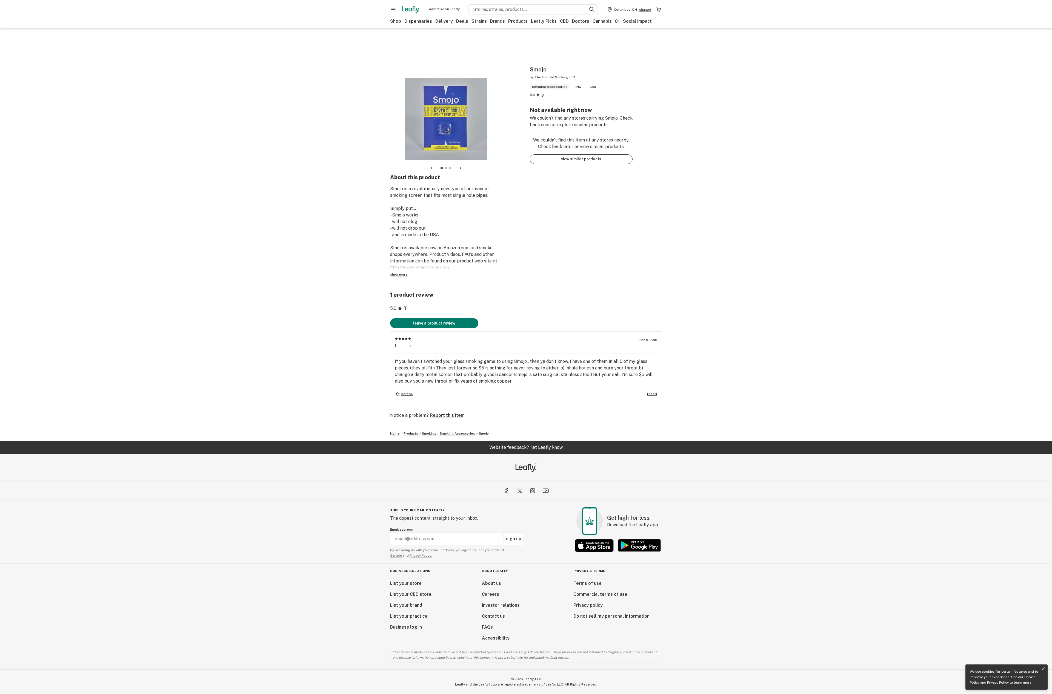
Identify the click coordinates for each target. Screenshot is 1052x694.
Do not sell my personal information (611, 616)
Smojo (484, 433)
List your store (406, 583)
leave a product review (434, 323)
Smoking (429, 433)
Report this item (447, 415)
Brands (497, 21)
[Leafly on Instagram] (532, 490)
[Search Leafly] (592, 9)
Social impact (637, 21)
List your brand (406, 605)
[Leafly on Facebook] (506, 490)
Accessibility (496, 638)
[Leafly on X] (519, 490)
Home (395, 433)
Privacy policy (588, 605)
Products (518, 21)
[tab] (442, 168)
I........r (403, 345)
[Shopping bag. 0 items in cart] (658, 9)
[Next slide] (460, 168)
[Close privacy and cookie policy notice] (1043, 669)
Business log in (406, 627)
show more (399, 274)
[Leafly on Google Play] (639, 545)
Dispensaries (418, 21)
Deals (462, 21)
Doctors (580, 21)
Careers (490, 594)
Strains (479, 21)
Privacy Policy (998, 682)
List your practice (409, 616)
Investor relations (501, 605)
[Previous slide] (431, 168)
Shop (395, 21)
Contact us (493, 616)
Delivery (444, 21)
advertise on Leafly (444, 9)
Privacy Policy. (421, 555)
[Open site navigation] (393, 9)
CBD (564, 21)
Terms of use (587, 583)
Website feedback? (526, 447)
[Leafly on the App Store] (594, 545)
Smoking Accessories (457, 433)
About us (491, 583)
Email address (401, 529)
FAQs (487, 627)
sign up (513, 538)
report (652, 394)
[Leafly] (410, 9)
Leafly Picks (544, 21)
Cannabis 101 (606, 21)
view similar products (581, 159)
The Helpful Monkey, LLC (554, 77)
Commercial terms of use (600, 594)
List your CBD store (410, 594)
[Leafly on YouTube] (545, 490)
